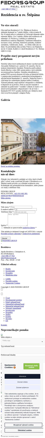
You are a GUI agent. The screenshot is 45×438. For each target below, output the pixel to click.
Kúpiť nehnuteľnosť (13, 302)
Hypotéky (9, 273)
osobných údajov (29, 228)
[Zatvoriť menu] (2, 294)
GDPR (8, 279)
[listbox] (22, 341)
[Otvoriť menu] (16, 9)
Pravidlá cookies (12, 281)
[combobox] (22, 350)
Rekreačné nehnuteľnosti (15, 306)
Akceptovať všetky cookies (31, 366)
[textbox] (12, 349)
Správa (4, 225)
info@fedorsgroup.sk (8, 258)
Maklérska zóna (11, 275)
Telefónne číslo (7, 212)
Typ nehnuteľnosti (7, 346)
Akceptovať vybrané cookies (23, 425)
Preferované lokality (8, 355)
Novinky (9, 319)
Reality (8, 269)
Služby (8, 314)
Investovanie (10, 271)
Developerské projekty (14, 300)
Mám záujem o (6, 337)
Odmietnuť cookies (25, 430)
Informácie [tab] (22, 376)
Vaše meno (5, 207)
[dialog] (22, 397)
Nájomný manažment (13, 308)
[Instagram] (1, 243)
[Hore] (2, 289)
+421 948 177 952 (8, 256)
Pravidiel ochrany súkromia (11, 234)
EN (7, 321)
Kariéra (8, 317)
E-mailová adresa (8, 209)
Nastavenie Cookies (13, 283)
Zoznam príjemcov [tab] (22, 387)
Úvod (8, 298)
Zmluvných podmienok (31, 234)
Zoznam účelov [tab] (22, 382)
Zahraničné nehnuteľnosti (15, 304)
